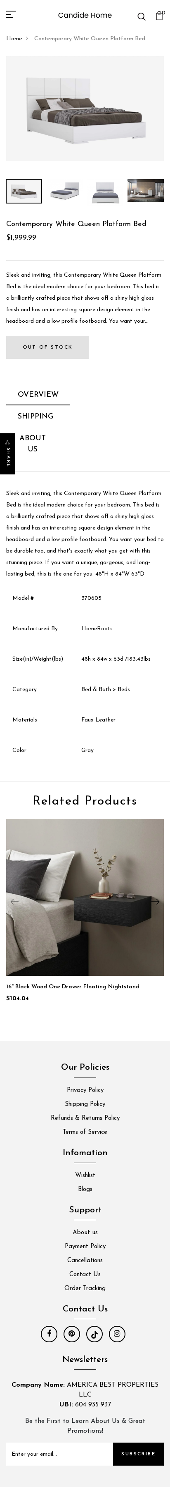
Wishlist (85, 1175)
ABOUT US (32, 444)
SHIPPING (35, 417)
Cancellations (85, 1261)
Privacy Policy (85, 1090)
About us (85, 1233)
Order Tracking (85, 1289)
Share (8, 457)
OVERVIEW (38, 395)
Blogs (85, 1189)
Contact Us (85, 1275)
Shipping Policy (85, 1104)
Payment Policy (85, 1247)
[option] (85, 108)
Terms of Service (85, 1132)
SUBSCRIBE (138, 1454)
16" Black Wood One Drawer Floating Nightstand (72, 987)
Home (14, 39)
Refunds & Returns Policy (85, 1118)
